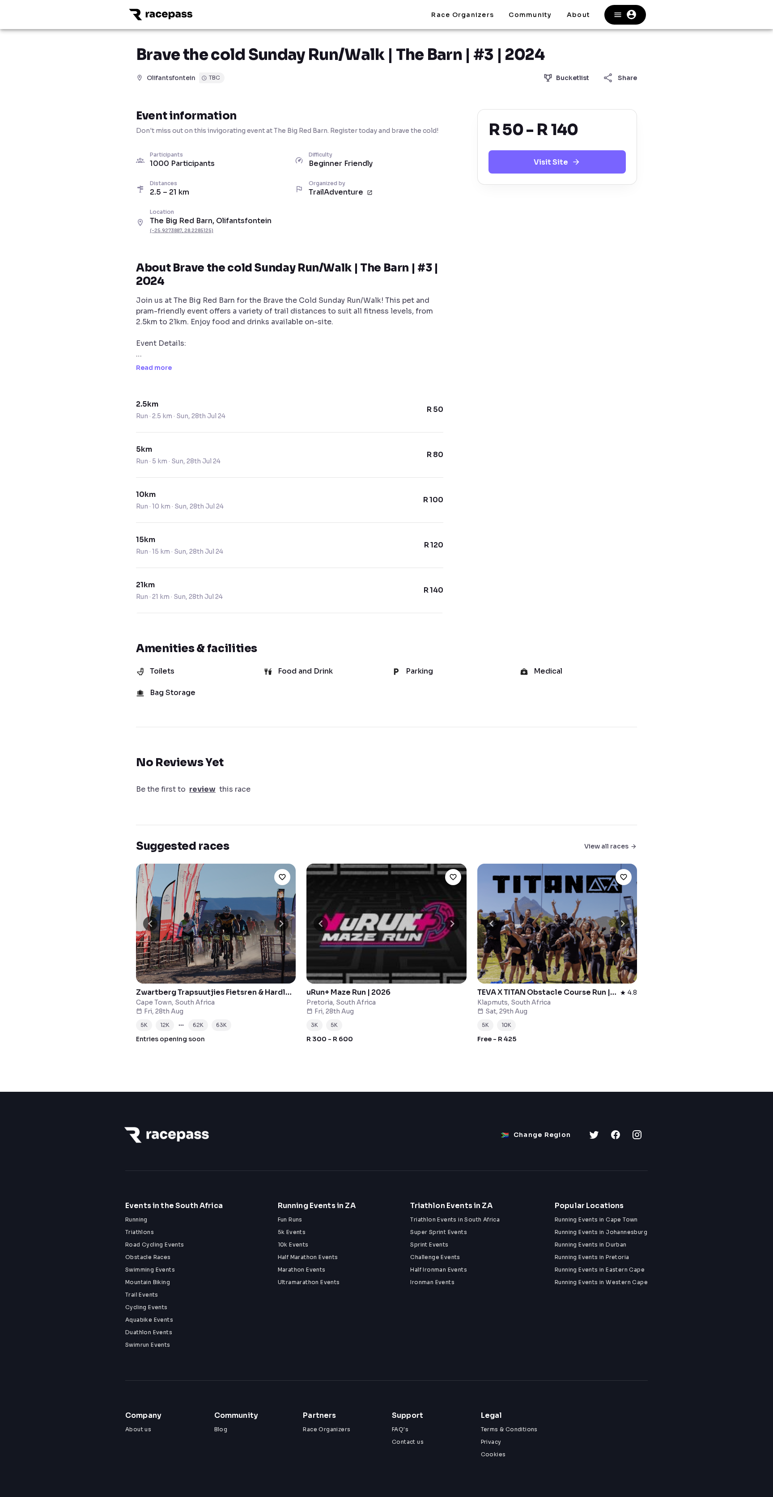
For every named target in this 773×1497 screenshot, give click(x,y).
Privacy (491, 1441)
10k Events (293, 1244)
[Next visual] (281, 923)
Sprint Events (429, 1244)
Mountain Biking (147, 1282)
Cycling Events (146, 1307)
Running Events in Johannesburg (601, 1232)
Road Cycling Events (154, 1244)
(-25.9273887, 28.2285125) (181, 230)
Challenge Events (435, 1257)
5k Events (292, 1232)
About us (138, 1429)
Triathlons (139, 1232)
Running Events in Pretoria (592, 1257)
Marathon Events (302, 1269)
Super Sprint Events (438, 1232)
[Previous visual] (150, 923)
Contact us (408, 1441)
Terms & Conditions (509, 1429)
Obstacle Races (148, 1257)
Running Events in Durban (591, 1244)
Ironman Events (432, 1282)
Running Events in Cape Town (596, 1219)
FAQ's (400, 1429)
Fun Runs (290, 1219)
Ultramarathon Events (309, 1282)
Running (136, 1219)
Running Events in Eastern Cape (600, 1269)
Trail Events (141, 1294)
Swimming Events (150, 1269)
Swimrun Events (147, 1344)
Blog (221, 1429)
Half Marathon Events (308, 1257)
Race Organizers (326, 1429)
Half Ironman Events (438, 1269)
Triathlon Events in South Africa (455, 1219)
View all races (606, 846)
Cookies (493, 1454)
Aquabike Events (149, 1319)
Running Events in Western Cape (601, 1282)
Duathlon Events (148, 1332)
